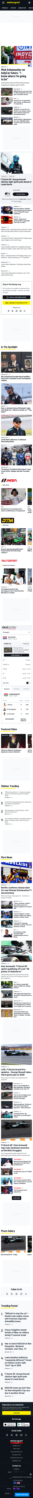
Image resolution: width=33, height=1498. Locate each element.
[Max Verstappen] (4, 709)
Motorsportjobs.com (16, 1451)
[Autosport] (9, 560)
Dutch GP (11, 637)
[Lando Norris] (4, 704)
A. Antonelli (10, 714)
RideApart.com (16, 1460)
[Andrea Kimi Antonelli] (4, 713)
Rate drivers (9, 719)
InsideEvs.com (16, 1445)
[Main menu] (3, 2)
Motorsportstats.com (16, 1457)
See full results (23, 719)
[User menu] (29, 3)
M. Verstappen (11, 709)
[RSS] (24, 310)
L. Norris (9, 704)
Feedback (16, 1469)
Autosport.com (16, 1454)
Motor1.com (16, 1448)
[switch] (28, 683)
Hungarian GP (14, 694)
